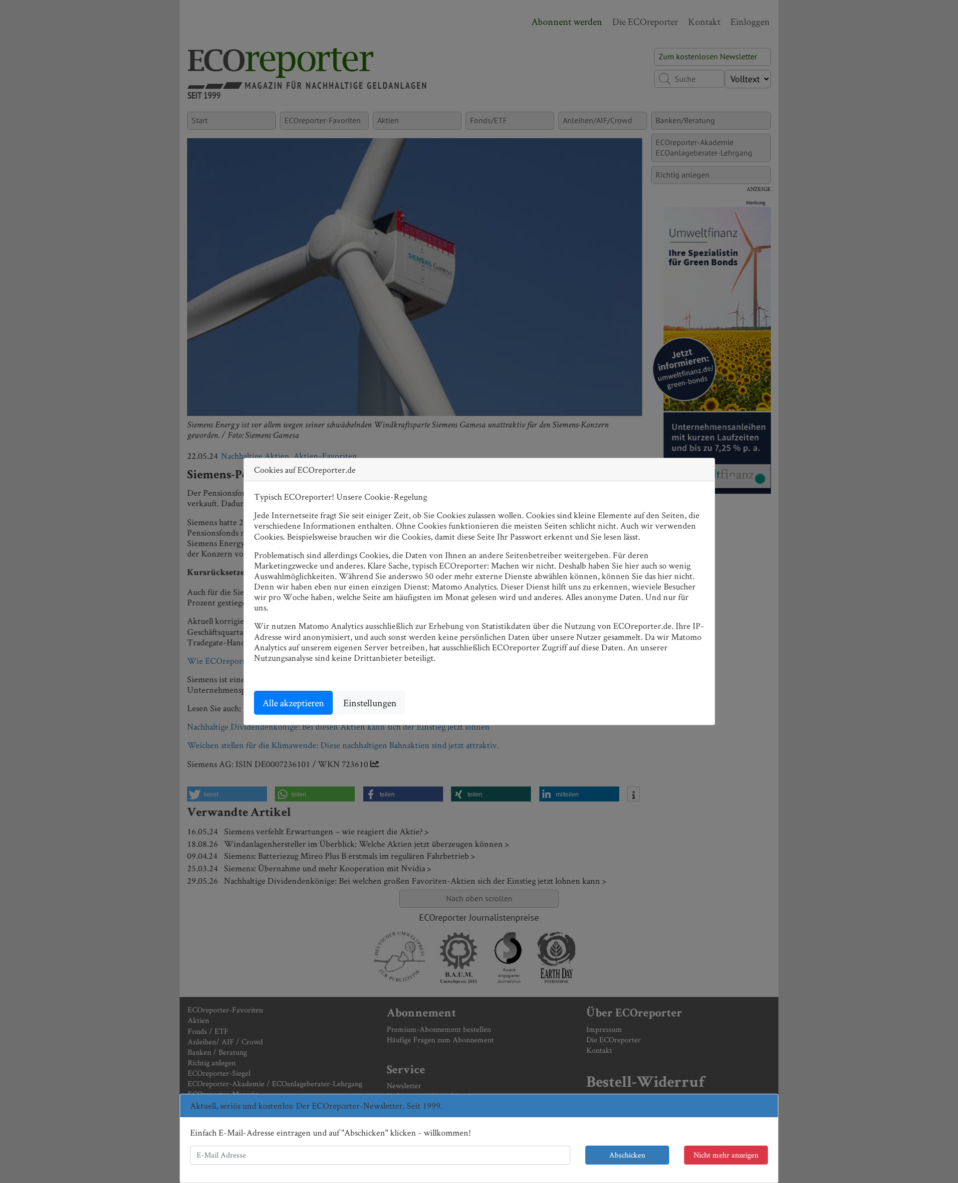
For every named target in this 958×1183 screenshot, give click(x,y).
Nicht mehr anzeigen (726, 1155)
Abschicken (627, 1155)
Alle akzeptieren (293, 702)
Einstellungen (370, 702)
